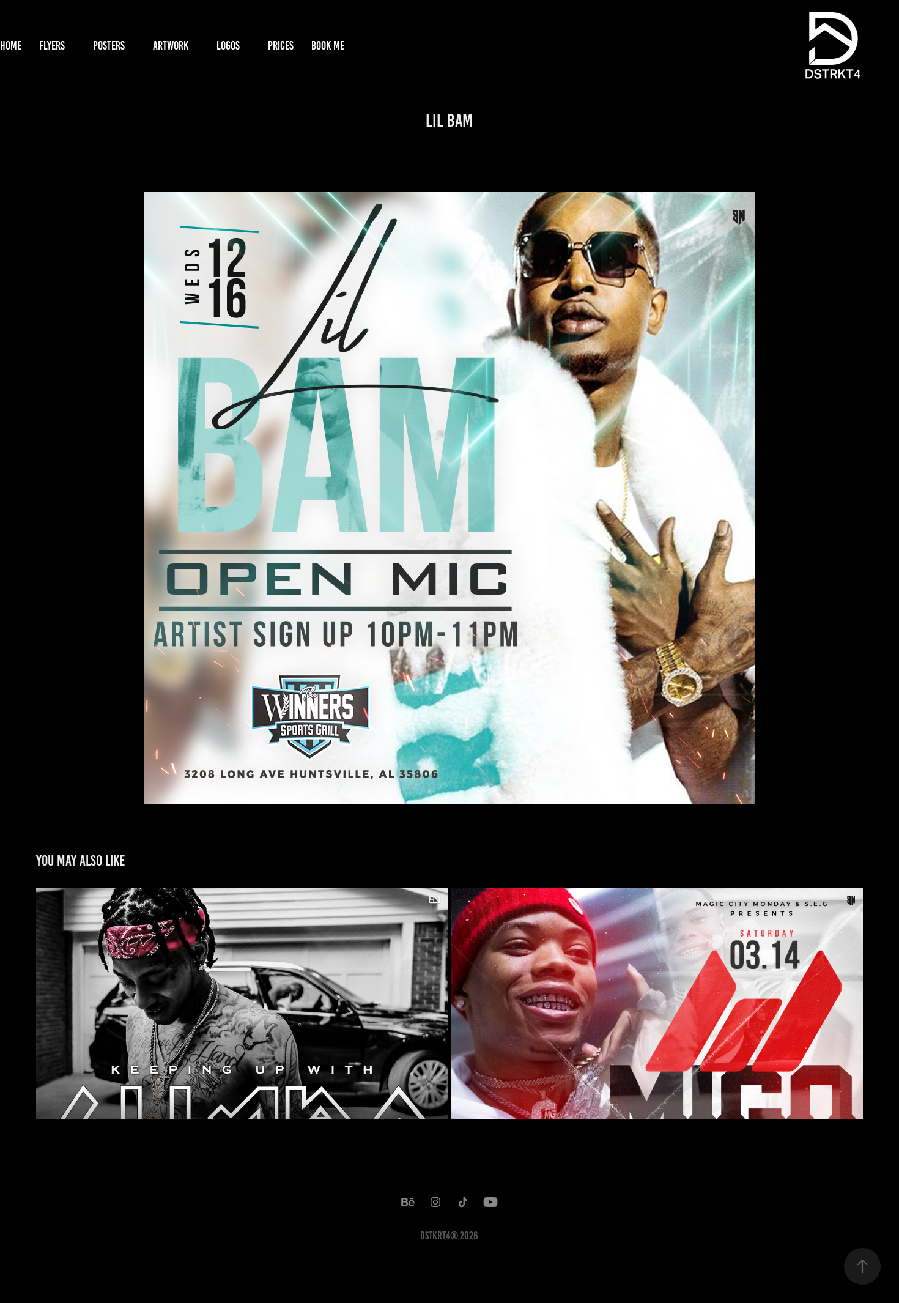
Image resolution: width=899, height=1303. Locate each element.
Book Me (327, 45)
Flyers (52, 45)
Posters (109, 45)
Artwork (170, 45)
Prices (281, 45)
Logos (228, 45)
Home (10, 45)
